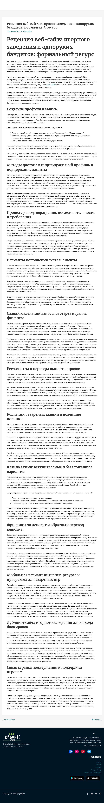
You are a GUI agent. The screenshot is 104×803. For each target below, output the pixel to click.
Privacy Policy (96, 770)
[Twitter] (96, 794)
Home (98, 762)
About (98, 765)
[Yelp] (87, 794)
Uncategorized (13, 31)
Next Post (97, 719)
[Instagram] (100, 794)
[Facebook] (92, 794)
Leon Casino (51, 85)
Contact (98, 767)
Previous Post (8, 719)
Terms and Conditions (92, 772)
